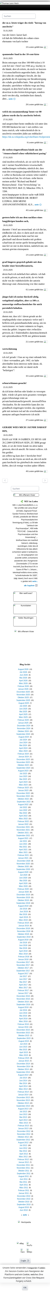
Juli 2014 (23, 1078)
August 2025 (23, 703)
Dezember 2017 (23, 962)
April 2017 (23, 985)
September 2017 (23, 971)
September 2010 (24, 1204)
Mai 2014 (23, 1083)
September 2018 (24, 937)
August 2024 (23, 737)
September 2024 (23, 734)
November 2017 (23, 965)
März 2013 (23, 1123)
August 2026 (23, 669)
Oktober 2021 (23, 833)
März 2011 (23, 1188)
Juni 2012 (23, 1148)
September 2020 (23, 869)
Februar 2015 (23, 1058)
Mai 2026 (23, 678)
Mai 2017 (23, 982)
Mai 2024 (23, 745)
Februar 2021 (23, 855)
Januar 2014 (23, 1095)
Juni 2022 (23, 810)
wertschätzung (9, 349)
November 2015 (23, 1033)
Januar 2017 (23, 993)
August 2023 (23, 771)
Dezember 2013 (23, 1097)
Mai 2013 (23, 1117)
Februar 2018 (23, 957)
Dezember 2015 (23, 1030)
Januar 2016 (23, 1027)
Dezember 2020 (23, 861)
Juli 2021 (23, 841)
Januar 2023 (23, 790)
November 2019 (23, 897)
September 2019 (23, 903)
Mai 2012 (23, 1151)
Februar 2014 (23, 1092)
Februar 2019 (23, 923)
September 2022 (24, 802)
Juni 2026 (24, 675)
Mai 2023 (23, 779)
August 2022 (23, 805)
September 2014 (23, 1072)
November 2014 (23, 1066)
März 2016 (23, 1021)
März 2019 (23, 920)
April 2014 (23, 1086)
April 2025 (23, 714)
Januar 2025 (23, 723)
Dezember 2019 (23, 895)
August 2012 (23, 1143)
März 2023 (23, 785)
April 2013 (23, 1120)
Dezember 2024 (23, 726)
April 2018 (23, 951)
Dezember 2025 (23, 692)
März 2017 (23, 988)
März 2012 (23, 1157)
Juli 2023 (23, 774)
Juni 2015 (23, 1047)
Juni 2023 (23, 776)
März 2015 (23, 1055)
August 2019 (23, 906)
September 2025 (23, 700)
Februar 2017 (23, 990)
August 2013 (23, 1109)
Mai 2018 (23, 948)
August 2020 (23, 872)
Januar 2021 (23, 858)
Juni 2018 (23, 945)
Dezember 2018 (23, 928)
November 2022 (23, 796)
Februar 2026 (23, 686)
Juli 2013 (23, 1112)
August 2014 (23, 1075)
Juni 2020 (23, 878)
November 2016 (23, 999)
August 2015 (23, 1041)
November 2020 (23, 864)
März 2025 (23, 717)
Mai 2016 (23, 1016)
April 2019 (23, 917)
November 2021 (23, 830)
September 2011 (23, 1174)
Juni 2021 (23, 844)
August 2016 (23, 1007)
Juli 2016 (23, 1010)
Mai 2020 (23, 881)
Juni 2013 (23, 1114)
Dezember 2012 (23, 1131)
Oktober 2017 (23, 968)
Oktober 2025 (23, 697)
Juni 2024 (23, 743)
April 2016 (23, 1019)
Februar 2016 (23, 1024)
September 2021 (23, 835)
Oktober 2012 (23, 1137)
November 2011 (23, 1168)
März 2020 (23, 886)
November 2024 (23, 728)
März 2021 (23, 852)
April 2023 (23, 782)
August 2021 (23, 838)
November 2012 (23, 1134)
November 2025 (23, 695)
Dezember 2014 (23, 1064)
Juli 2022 (23, 807)
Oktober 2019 (23, 900)
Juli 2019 (23, 909)
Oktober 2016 (23, 1002)
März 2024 (23, 751)
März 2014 (23, 1089)
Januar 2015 (23, 1061)
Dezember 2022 (23, 793)
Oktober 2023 (23, 765)
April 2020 (23, 883)
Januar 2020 (23, 892)
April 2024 (23, 748)
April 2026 (23, 681)
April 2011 (24, 1185)
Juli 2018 (23, 943)
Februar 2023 (23, 788)
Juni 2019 (24, 912)
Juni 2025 (23, 709)
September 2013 (23, 1106)
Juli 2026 (23, 672)
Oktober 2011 (23, 1171)
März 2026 (23, 683)
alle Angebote (29, 585)
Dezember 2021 (23, 827)
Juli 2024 (23, 740)
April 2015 (23, 1052)
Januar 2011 (24, 1193)
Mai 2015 (23, 1050)
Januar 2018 (23, 959)
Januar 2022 (23, 824)
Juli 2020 (23, 875)
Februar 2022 (23, 821)
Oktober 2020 (23, 866)
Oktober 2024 (23, 731)
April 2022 (23, 816)
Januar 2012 (23, 1162)
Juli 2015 (23, 1044)
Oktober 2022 (23, 799)
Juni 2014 (23, 1081)
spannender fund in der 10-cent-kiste (20, 54)
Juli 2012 (23, 1145)
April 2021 (23, 850)
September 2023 (23, 768)
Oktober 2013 (23, 1103)
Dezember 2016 (23, 996)
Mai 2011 (23, 1182)
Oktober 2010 (23, 1202)
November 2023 (23, 762)
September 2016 (23, 1005)
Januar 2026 (23, 689)
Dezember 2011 (23, 1165)
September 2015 (24, 1038)
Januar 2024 (23, 757)
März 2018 (23, 954)
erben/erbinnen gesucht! (14, 383)
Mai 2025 (23, 712)
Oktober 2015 (23, 1035)
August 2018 (23, 940)
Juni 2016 (23, 1013)
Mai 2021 (23, 847)
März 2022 (23, 819)
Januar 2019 (23, 926)
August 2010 (23, 1207)
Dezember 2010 (23, 1196)
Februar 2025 (23, 720)
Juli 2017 (23, 976)
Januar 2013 (23, 1128)
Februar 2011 (23, 1190)
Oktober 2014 (23, 1069)
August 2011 (23, 1176)
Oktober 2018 (23, 934)
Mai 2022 (23, 813)
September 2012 (23, 1140)
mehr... (35, 581)
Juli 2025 (23, 706)
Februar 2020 (23, 889)
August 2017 (23, 974)
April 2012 (23, 1154)
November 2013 (23, 1100)
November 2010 (23, 1199)
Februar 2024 (23, 754)
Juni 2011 (24, 1179)
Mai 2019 (23, 914)
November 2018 (23, 931)
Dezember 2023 (23, 759)
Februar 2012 (23, 1159)
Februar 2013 (23, 1126)
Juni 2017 (23, 979)
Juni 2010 (24, 1210)
